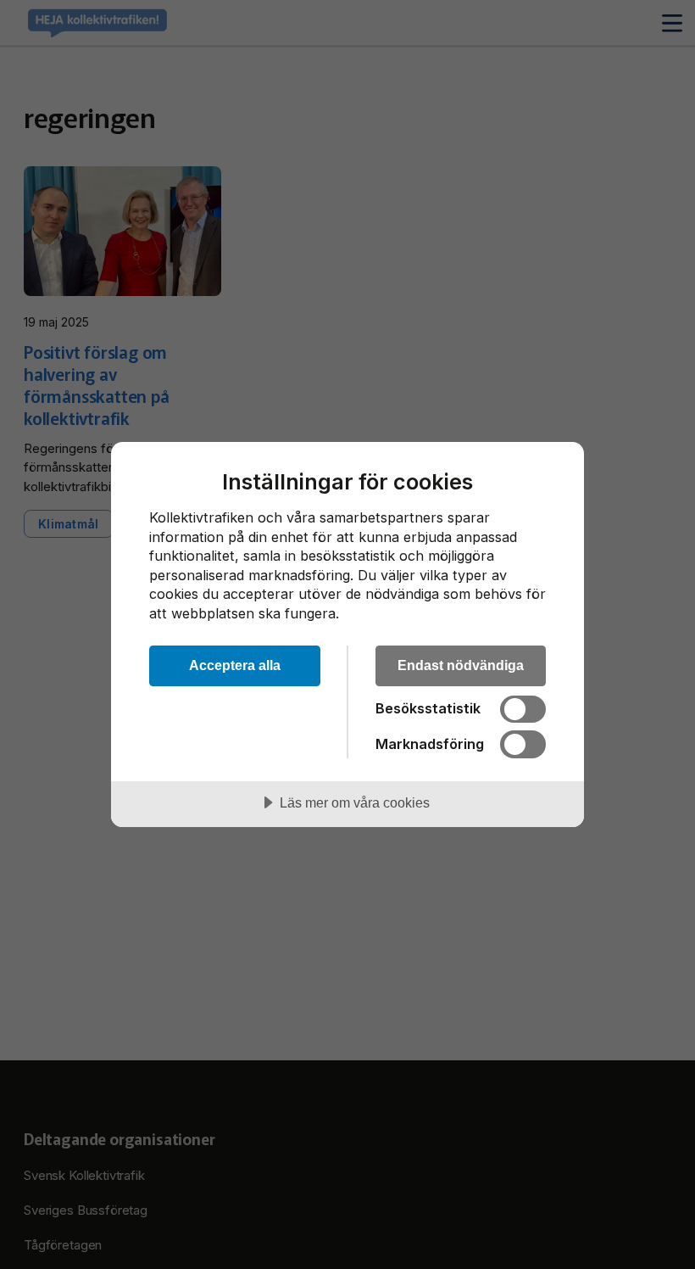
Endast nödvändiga (461, 665)
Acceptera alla (235, 665)
